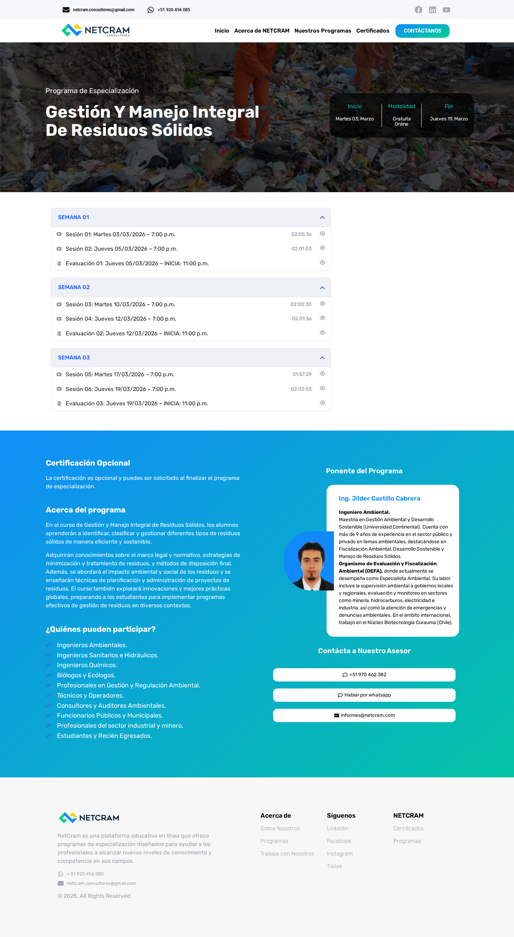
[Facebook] (418, 10)
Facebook (339, 841)
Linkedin (337, 828)
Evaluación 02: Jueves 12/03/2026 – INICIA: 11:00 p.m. (137, 333)
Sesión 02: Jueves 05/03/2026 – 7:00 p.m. (121, 248)
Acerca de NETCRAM (262, 30)
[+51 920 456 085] (150, 9)
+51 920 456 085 (174, 9)
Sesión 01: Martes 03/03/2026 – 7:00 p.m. (120, 234)
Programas (274, 841)
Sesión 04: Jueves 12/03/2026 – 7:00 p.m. (121, 318)
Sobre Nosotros (280, 828)
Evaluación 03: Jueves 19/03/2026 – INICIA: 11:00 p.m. (137, 403)
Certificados (373, 30)
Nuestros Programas (322, 30)
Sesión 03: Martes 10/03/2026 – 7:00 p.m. (120, 304)
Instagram (340, 853)
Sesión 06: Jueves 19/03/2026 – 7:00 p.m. (121, 389)
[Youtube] (447, 10)
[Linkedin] (433, 10)
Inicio (222, 30)
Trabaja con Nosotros (287, 853)
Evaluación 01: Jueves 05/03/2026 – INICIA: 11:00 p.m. (137, 263)
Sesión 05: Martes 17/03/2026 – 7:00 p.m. (120, 374)
